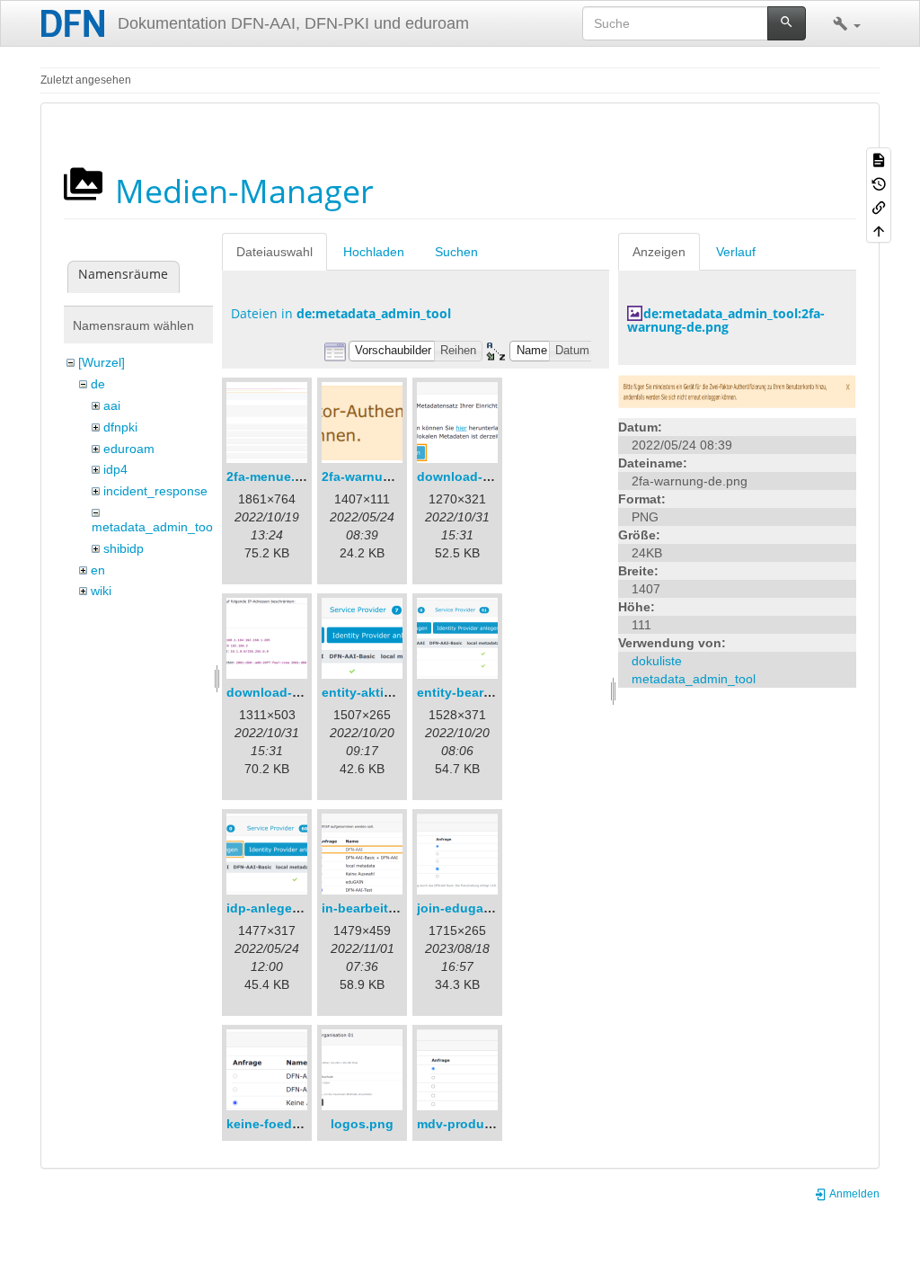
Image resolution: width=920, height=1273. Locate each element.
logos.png (362, 1124)
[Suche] (786, 23)
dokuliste (657, 661)
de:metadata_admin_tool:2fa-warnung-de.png (726, 320)
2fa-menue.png (272, 476)
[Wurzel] (101, 362)
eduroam (129, 448)
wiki (101, 590)
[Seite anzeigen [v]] (878, 159)
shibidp (123, 548)
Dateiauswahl (274, 252)
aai (111, 405)
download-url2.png (284, 692)
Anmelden (853, 1194)
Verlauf (736, 252)
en (98, 570)
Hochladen (373, 252)
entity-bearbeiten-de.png (493, 692)
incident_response (155, 491)
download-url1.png (475, 476)
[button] (846, 23)
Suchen (456, 252)
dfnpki (120, 427)
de (98, 384)
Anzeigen (659, 252)
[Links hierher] (878, 207)
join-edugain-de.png (480, 908)
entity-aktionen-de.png (392, 692)
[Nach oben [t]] (878, 230)
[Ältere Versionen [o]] (878, 182)
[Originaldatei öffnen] (737, 390)
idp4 (115, 469)
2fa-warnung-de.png (384, 476)
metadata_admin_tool (154, 527)
